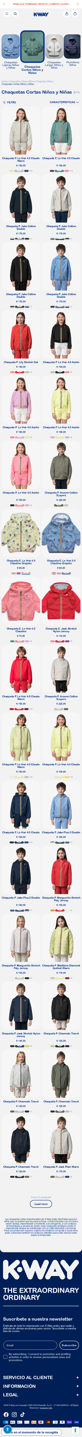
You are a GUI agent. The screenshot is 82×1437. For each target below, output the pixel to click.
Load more (41, 1204)
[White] (52, 777)
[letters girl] (13, 573)
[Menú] (7, 14)
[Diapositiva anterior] (4, 4)
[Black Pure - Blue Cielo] (60, 842)
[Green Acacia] (27, 1046)
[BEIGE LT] (19, 171)
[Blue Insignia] (19, 842)
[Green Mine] (59, 171)
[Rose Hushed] (52, 978)
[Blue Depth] (11, 842)
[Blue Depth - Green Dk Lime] (19, 239)
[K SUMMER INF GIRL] (26, 573)
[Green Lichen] (59, 505)
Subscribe (69, 1345)
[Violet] (67, 641)
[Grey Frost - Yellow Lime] (52, 842)
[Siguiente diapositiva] (78, 4)
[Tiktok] (22, 1415)
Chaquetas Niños (44, 81)
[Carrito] (75, 14)
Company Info (46, 1408)
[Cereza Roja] (67, 978)
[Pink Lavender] (19, 437)
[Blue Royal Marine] (26, 842)
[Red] (11, 709)
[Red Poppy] (19, 372)
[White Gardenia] (11, 777)
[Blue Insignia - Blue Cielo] (67, 842)
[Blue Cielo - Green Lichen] (52, 239)
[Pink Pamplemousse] (12, 372)
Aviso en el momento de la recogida (31, 1432)
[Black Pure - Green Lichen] (27, 239)
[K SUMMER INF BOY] (18, 573)
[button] (64, 102)
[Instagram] (14, 1415)
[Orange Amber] (52, 910)
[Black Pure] (60, 372)
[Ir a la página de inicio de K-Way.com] (41, 14)
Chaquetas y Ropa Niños (21, 81)
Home (5, 81)
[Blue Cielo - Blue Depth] (27, 910)
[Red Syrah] (26, 709)
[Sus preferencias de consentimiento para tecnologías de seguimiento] (75, 1430)
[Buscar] (15, 14)
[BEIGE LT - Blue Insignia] (12, 239)
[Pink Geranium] (66, 171)
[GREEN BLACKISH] (52, 171)
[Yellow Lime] (11, 171)
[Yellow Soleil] (66, 777)
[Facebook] (6, 1415)
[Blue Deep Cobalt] (26, 171)
